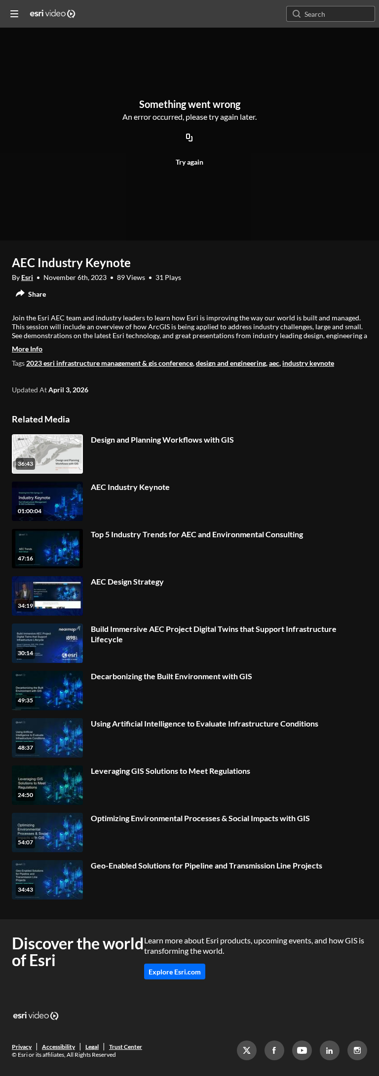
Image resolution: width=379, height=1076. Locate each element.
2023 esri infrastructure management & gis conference (109, 363)
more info (27, 349)
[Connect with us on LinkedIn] (330, 1050)
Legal (92, 1046)
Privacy (22, 1046)
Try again (189, 162)
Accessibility (58, 1046)
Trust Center (125, 1046)
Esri (27, 277)
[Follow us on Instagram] (357, 1050)
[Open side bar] (14, 14)
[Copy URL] (189, 138)
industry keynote (308, 363)
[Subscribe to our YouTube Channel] (302, 1050)
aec (274, 363)
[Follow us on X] (247, 1050)
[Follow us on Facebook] (274, 1050)
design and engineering (231, 363)
